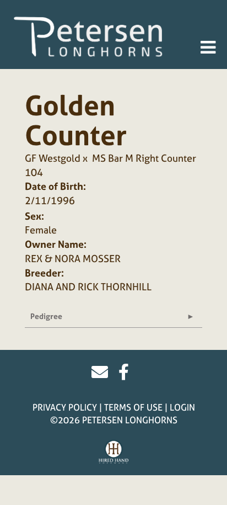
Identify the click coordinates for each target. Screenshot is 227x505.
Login (182, 407)
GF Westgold (52, 158)
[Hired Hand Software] (114, 452)
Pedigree (46, 316)
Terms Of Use (133, 407)
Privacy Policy (65, 407)
